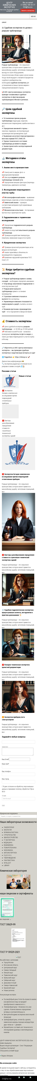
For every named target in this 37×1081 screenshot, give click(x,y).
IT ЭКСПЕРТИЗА (9, 840)
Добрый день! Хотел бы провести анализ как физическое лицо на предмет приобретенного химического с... (20, 1001)
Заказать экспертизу (27, 10)
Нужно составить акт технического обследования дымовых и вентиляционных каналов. (18, 1029)
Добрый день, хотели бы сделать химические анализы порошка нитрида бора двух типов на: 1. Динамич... (19, 1022)
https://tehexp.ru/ (21, 357)
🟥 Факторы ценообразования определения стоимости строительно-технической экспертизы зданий (8, 428)
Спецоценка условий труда (9, 1051)
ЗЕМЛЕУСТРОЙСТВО (11, 837)
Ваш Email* (5, 759)
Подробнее (4, 1075)
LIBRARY (4, 22)
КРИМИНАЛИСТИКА (11, 832)
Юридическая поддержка (9, 813)
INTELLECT (7, 863)
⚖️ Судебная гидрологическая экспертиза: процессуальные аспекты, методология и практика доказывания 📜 (18, 612)
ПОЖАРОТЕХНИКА (10, 848)
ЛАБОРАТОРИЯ (9, 827)
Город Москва (8, 962)
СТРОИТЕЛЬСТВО (10, 835)
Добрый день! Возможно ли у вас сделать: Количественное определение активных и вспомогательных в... (17, 1009)
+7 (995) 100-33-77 (27, 5)
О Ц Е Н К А (7, 855)
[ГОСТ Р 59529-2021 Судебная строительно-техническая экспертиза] (18, 957)
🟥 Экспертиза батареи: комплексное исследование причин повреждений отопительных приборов (9, 397)
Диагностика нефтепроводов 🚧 (13, 361)
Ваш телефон (6, 771)
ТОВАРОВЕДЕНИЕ (10, 858)
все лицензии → (5, 919)
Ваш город (5, 779)
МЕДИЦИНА (8, 843)
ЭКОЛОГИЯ (8, 830)
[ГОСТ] (18, 947)
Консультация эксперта (8, 995)
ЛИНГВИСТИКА (9, 860)
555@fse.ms (27, 7)
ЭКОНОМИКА (8, 850)
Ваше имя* (5, 764)
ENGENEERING (8, 845)
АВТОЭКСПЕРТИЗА (10, 853)
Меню (33, 16)
